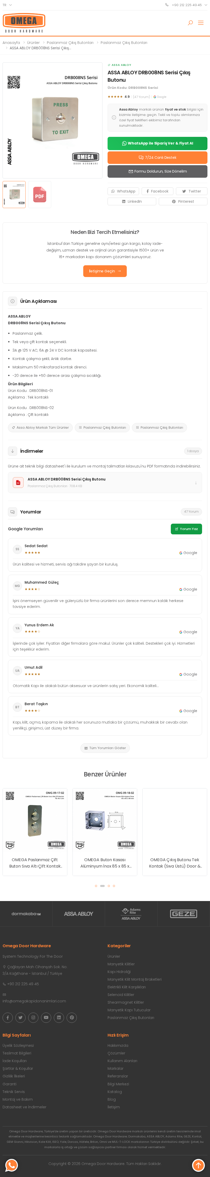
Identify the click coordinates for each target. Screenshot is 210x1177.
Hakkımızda (118, 1045)
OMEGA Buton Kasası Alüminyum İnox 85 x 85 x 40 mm (104, 863)
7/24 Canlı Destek (160, 157)
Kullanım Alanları (122, 1060)
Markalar (115, 1068)
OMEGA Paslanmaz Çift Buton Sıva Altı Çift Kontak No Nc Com (35, 863)
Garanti (9, 1084)
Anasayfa (11, 42)
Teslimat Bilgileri (17, 1053)
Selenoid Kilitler (121, 994)
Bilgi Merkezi (118, 1084)
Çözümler (116, 1053)
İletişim (114, 1107)
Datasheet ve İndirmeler (24, 1107)
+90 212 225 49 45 (186, 5)
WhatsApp (126, 191)
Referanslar (118, 1076)
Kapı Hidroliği (119, 971)
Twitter (194, 191)
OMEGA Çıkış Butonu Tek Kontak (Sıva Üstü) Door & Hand (175, 863)
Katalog (115, 1091)
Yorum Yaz (189, 528)
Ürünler (33, 42)
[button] (190, 23)
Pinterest (186, 201)
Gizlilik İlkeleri (14, 1076)
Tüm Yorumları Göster (107, 748)
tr (4, 5)
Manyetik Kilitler (121, 964)
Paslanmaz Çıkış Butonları (70, 42)
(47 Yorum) (141, 97)
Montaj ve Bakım (18, 1099)
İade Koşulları (15, 1060)
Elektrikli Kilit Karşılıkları (127, 987)
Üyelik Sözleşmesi (18, 1045)
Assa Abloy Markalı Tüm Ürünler (43, 427)
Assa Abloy (121, 65)
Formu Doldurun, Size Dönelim (160, 171)
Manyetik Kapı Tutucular (129, 1010)
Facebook (160, 191)
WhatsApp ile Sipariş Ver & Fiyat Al (160, 143)
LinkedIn (135, 201)
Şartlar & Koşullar (18, 1068)
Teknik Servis (14, 1091)
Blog (112, 1099)
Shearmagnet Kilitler (126, 1002)
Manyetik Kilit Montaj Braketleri (135, 979)
